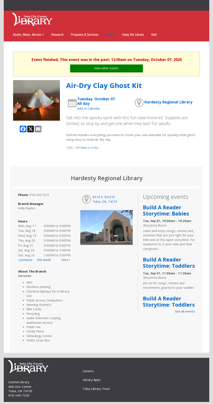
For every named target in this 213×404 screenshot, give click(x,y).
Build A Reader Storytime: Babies (166, 210)
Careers (88, 371)
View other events (106, 68)
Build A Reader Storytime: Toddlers (169, 262)
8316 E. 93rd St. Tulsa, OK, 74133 (105, 199)
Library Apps (92, 380)
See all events (185, 311)
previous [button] (25, 260)
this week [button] (44, 260)
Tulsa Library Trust (96, 389)
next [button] (65, 260)
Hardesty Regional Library (168, 101)
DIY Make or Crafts (87, 147)
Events (110, 35)
